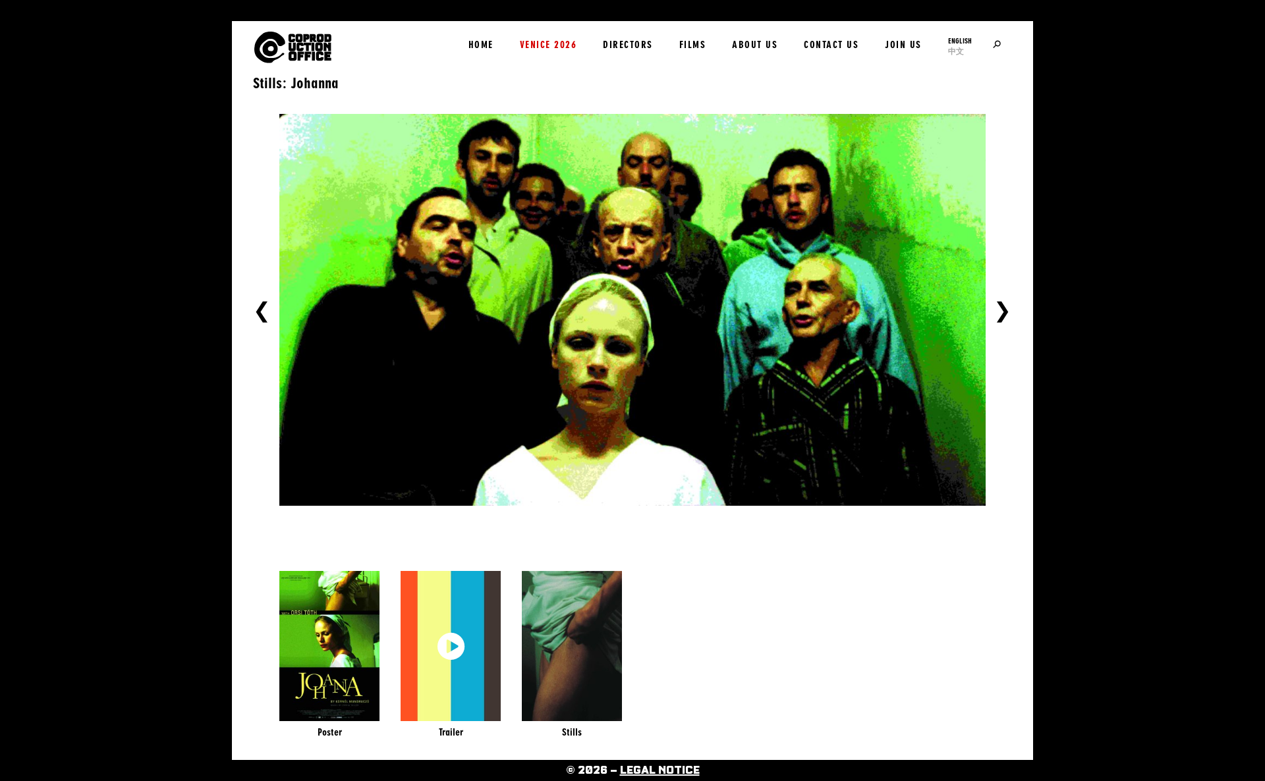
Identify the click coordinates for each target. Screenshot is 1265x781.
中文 (956, 51)
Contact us (831, 45)
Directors (628, 45)
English (960, 41)
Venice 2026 (548, 45)
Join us (903, 45)
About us (754, 45)
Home (480, 45)
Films (692, 45)
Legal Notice (660, 770)
